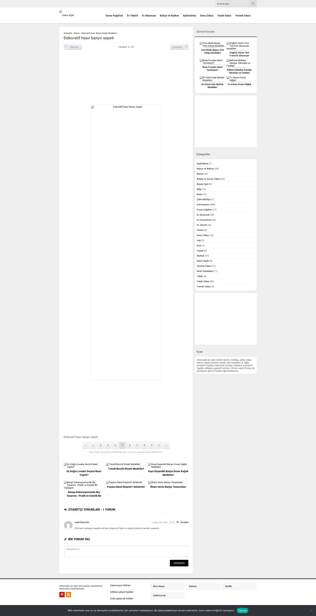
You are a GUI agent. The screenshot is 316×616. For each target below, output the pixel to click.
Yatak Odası (224, 15)
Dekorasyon (203, 204)
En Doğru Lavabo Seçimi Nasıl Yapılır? (84, 473)
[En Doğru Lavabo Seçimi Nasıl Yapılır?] (84, 465)
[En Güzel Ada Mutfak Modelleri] (212, 79)
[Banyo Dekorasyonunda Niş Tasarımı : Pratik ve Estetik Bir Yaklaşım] (84, 485)
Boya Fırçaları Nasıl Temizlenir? (212, 68)
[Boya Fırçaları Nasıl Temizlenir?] (212, 61)
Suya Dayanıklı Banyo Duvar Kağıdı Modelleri (168, 473)
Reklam (193, 586)
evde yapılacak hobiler (121, 598)
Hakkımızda (159, 595)
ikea (199, 245)
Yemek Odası (243, 15)
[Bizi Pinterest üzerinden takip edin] (62, 594)
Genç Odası (206, 15)
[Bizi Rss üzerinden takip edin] (68, 594)
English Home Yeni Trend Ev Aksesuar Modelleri (239, 55)
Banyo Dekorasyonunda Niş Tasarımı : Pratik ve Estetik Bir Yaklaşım (84, 496)
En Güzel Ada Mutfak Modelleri (212, 86)
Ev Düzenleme (204, 220)
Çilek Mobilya (203, 199)
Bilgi (199, 189)
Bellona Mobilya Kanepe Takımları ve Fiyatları (239, 71)
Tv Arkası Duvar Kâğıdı (239, 84)
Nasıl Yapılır (203, 261)
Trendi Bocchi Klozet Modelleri (126, 468)
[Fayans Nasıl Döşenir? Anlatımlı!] (126, 482)
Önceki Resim (73, 47)
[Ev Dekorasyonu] (79, 15)
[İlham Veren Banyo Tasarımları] (168, 482)
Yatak (200, 276)
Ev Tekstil (132, 15)
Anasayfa (68, 33)
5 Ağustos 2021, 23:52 (163, 522)
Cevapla (184, 522)
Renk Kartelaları (205, 271)
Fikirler (200, 230)
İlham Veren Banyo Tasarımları (168, 486)
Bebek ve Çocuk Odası (208, 179)
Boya (199, 194)
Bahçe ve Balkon (169, 15)
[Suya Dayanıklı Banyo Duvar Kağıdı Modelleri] (168, 465)
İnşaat (200, 250)
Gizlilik (228, 586)
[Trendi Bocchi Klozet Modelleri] (126, 464)
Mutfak (200, 255)
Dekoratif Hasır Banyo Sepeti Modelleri (99, 33)
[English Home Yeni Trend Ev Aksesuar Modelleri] (239, 46)
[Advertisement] (126, 77)
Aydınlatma (189, 15)
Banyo (77, 33)
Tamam (242, 610)
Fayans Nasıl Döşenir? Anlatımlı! (126, 486)
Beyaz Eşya (202, 184)
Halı (199, 240)
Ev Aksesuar (149, 15)
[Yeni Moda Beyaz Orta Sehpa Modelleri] (212, 44)
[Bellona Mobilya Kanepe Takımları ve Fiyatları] (239, 63)
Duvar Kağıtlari (114, 15)
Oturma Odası (204, 266)
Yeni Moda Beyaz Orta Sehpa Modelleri (212, 51)
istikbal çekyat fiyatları (121, 592)
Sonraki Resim (179, 47)
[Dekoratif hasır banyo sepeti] (126, 243)
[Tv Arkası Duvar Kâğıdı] (239, 79)
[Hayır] (311, 610)
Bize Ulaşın (159, 586)
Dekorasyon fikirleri (120, 585)
